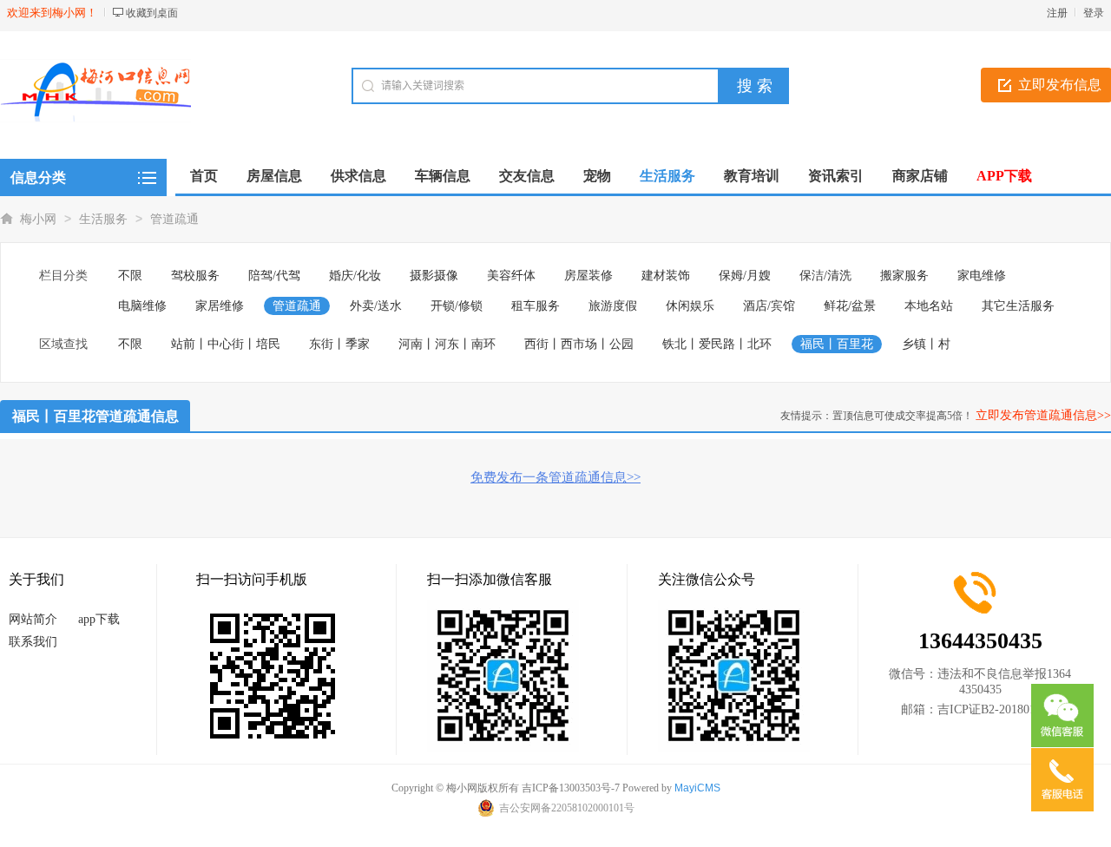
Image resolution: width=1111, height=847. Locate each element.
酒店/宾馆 (769, 305)
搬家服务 (904, 275)
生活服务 (103, 219)
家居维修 (219, 305)
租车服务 (535, 305)
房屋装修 (588, 275)
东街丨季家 (339, 344)
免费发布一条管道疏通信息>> (555, 477)
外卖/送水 (376, 305)
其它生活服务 (1018, 305)
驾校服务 (195, 275)
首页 (204, 175)
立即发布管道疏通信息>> (1043, 415)
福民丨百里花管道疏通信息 (95, 416)
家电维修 (981, 275)
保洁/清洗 (825, 275)
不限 (130, 275)
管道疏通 (174, 219)
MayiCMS (697, 788)
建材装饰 (665, 275)
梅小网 (38, 219)
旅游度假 (612, 305)
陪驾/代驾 (274, 275)
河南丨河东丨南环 (447, 344)
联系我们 (33, 641)
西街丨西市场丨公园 (579, 344)
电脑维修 (142, 305)
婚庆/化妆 (355, 275)
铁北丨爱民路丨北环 (717, 344)
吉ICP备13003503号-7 (571, 788)
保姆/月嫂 (745, 275)
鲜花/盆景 (850, 305)
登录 (1093, 13)
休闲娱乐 (690, 305)
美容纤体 (511, 275)
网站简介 (33, 619)
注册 (1057, 13)
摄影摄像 (434, 275)
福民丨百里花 (836, 344)
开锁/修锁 (457, 305)
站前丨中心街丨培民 (225, 344)
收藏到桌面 (152, 13)
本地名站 (928, 305)
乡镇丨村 (926, 344)
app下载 (99, 619)
